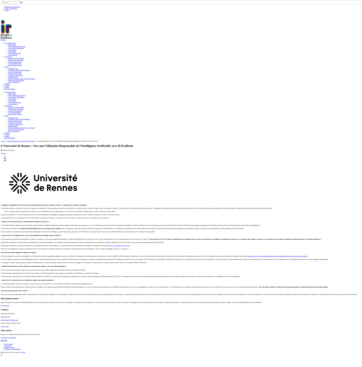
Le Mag (7, 85)
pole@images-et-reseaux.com (9, 320)
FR (14, 15)
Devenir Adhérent (10, 89)
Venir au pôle (5, 326)
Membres (7, 84)
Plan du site (8, 346)
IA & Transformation (14, 63)
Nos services (8, 57)
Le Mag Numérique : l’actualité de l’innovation (21, 141)
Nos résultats (12, 51)
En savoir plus (5, 305)
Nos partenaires (13, 55)
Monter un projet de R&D (16, 58)
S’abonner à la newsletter (8, 337)
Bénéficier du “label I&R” (16, 60)
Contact (7, 10)
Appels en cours (13, 68)
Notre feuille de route (14, 53)
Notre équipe (12, 45)
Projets (7, 67)
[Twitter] (5, 158)
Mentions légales (10, 347)
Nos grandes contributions (16, 48)
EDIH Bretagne (13, 77)
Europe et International (15, 62)
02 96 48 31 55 (5, 317)
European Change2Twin (15, 75)
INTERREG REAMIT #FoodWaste (19, 70)
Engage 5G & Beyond (15, 72)
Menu (4, 40)
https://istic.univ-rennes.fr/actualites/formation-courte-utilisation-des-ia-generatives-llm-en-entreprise (277, 256)
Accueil (3, 141)
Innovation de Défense (15, 65)
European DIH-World (14, 73)
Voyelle (23, 352)
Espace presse (9, 344)
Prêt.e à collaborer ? (14, 82)
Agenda (7, 87)
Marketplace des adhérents (12, 7)
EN (8, 15)
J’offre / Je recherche (11, 8)
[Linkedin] (5, 160)
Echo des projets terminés (15, 80)
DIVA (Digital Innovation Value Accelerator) (21, 79)
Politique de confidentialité (12, 349)
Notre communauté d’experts (17, 46)
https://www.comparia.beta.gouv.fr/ (118, 245)
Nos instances (12, 50)
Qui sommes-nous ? (10, 43)
